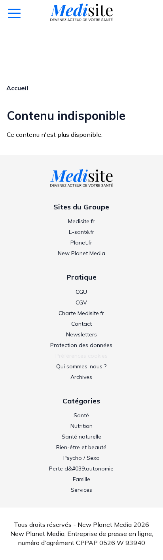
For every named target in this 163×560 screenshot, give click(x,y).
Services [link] (81, 489)
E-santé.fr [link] (81, 231)
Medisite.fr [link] (81, 221)
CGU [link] (81, 291)
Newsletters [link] (81, 334)
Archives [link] (81, 377)
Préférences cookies (81, 355)
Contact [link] (81, 323)
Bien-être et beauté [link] (81, 447)
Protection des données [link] (81, 345)
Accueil (17, 88)
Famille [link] (81, 479)
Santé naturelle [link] (81, 436)
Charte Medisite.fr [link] (81, 313)
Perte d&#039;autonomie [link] (81, 468)
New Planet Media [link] (81, 253)
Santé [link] (81, 415)
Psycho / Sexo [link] (81, 457)
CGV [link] (81, 302)
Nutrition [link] (81, 425)
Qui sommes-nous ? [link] (81, 366)
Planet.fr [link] (81, 242)
